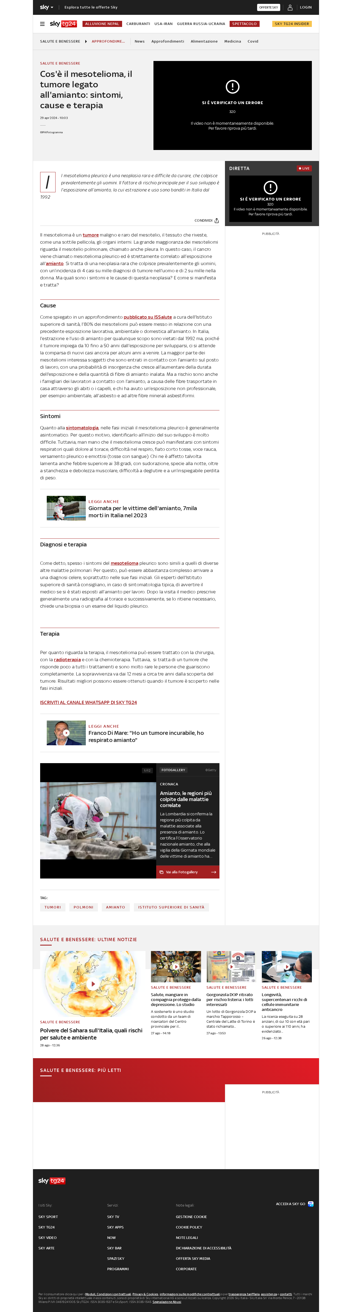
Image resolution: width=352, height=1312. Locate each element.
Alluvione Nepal (102, 24)
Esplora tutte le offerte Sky (91, 7)
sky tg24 (46, 1227)
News (140, 41)
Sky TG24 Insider (292, 24)
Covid (253, 41)
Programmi (118, 1269)
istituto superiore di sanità (171, 907)
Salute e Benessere (60, 41)
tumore (91, 235)
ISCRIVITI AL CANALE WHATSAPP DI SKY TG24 (88, 702)
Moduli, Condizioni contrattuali (108, 1294)
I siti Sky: (45, 1205)
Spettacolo (244, 24)
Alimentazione (204, 41)
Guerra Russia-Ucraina (201, 24)
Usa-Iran (164, 24)
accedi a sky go (290, 1204)
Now (111, 1238)
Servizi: (113, 1205)
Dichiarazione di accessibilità (203, 1248)
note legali (187, 1238)
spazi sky (115, 1259)
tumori (53, 907)
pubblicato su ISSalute (148, 317)
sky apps (115, 1227)
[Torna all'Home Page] (63, 23)
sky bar (114, 1248)
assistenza (269, 1294)
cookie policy (189, 1227)
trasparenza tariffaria (244, 1294)
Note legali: (185, 1205)
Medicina (232, 41)
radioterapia (67, 659)
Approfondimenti (168, 41)
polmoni (84, 907)
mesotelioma (124, 563)
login (306, 7)
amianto (55, 263)
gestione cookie (191, 1217)
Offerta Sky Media (193, 1259)
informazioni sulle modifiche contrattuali (190, 1294)
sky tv (113, 1217)
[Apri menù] (42, 23)
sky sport (48, 1217)
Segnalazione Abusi (167, 1302)
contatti (286, 1294)
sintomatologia (82, 427)
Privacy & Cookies (145, 1294)
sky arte (46, 1248)
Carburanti (138, 24)
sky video (47, 1238)
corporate (186, 1269)
